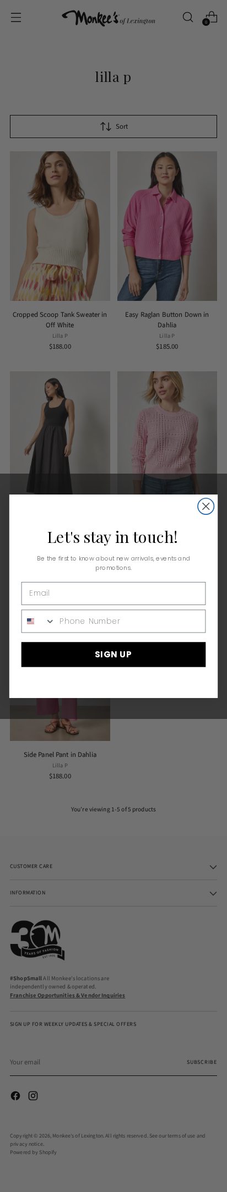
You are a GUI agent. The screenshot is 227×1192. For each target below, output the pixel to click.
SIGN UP (113, 654)
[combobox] (39, 620)
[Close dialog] (206, 506)
